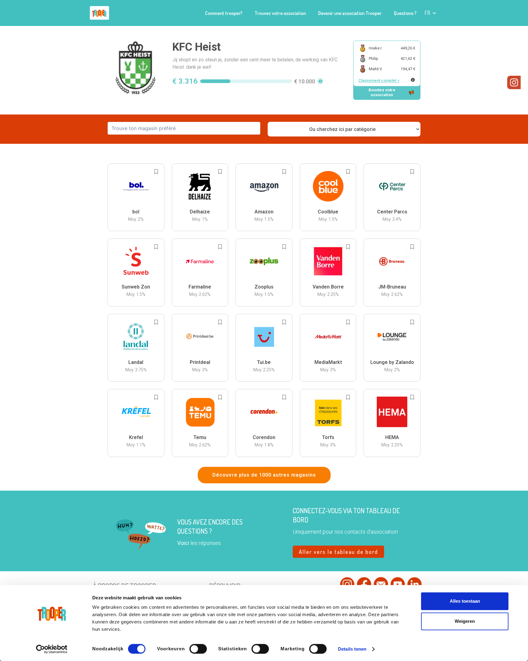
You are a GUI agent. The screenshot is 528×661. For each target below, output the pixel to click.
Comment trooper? (223, 13)
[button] (430, 13)
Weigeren (465, 621)
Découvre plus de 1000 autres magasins (264, 475)
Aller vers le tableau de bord (338, 551)
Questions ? (405, 13)
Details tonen (352, 649)
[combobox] (184, 128)
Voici (183, 543)
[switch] (198, 649)
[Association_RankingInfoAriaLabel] (412, 80)
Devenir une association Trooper (350, 13)
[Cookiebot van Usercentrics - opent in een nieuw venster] (52, 649)
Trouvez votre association (280, 13)
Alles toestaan (465, 601)
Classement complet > (378, 80)
